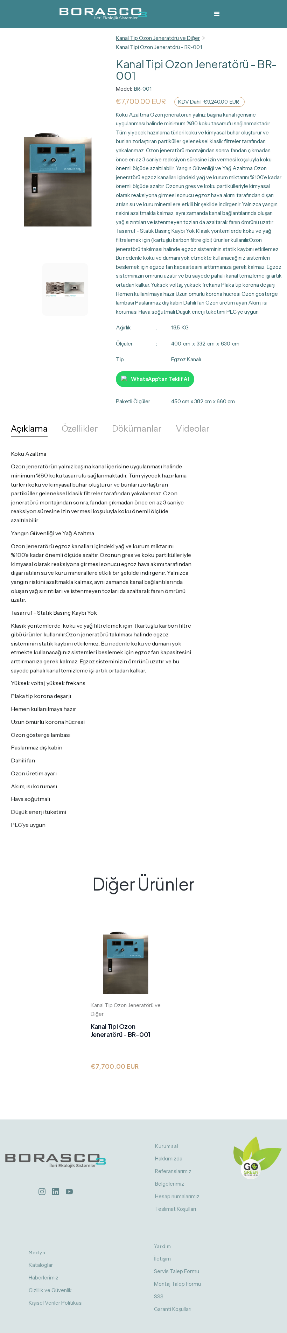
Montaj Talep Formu (177, 1283)
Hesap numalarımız (177, 1196)
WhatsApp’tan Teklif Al (160, 379)
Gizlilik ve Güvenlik (50, 1290)
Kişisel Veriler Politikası (56, 1302)
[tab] (29, 430)
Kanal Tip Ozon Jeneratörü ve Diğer (158, 38)
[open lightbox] (57, 186)
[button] (216, 14)
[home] (103, 14)
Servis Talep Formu (176, 1271)
